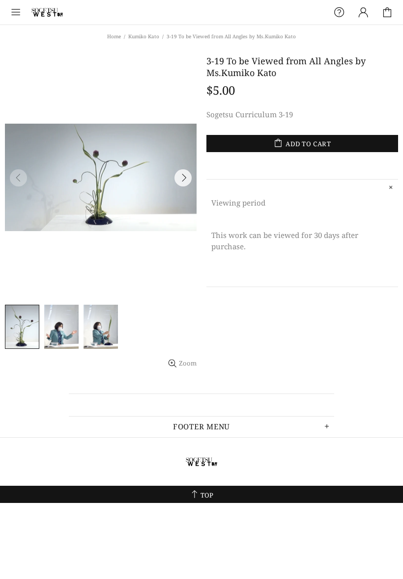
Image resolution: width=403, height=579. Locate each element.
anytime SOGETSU (47, 12)
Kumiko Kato (143, 36)
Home (114, 36)
